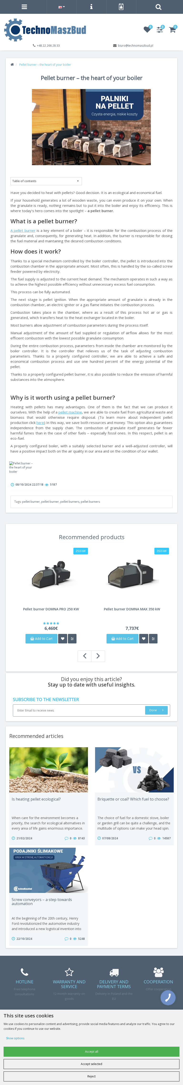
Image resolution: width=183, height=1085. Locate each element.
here (40, 422)
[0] (147, 31)
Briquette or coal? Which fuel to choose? (133, 799)
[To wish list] (62, 638)
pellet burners (69, 502)
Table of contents (24, 181)
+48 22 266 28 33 (48, 46)
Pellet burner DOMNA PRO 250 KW (51, 609)
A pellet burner (23, 230)
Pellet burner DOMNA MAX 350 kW (132, 609)
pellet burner (31, 502)
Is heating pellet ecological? (36, 799)
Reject (91, 1076)
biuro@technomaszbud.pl (135, 46)
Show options (15, 1038)
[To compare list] (72, 638)
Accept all (91, 1052)
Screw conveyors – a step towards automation (42, 901)
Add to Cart (43, 638)
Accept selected (91, 1064)
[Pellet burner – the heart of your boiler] (21, 467)
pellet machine (70, 412)
